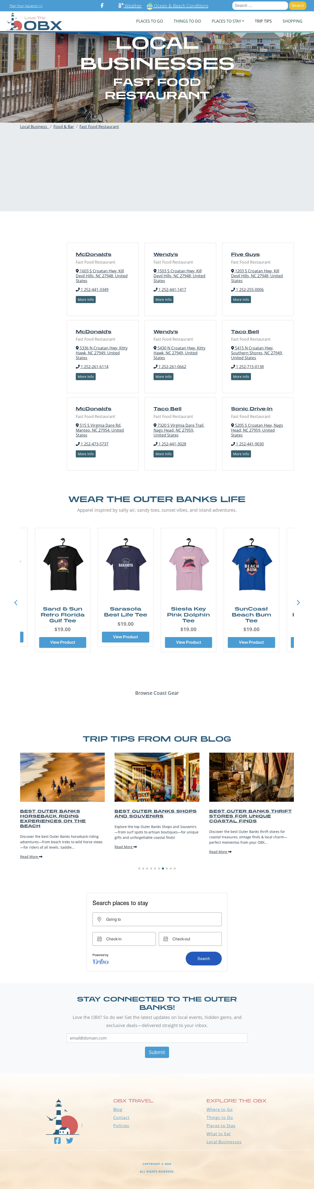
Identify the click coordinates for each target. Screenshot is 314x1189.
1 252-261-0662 (171, 366)
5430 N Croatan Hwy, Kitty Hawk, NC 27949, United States (179, 353)
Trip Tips (263, 21)
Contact (121, 1117)
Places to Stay (221, 1125)
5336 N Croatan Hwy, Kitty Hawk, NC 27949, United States (102, 353)
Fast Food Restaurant (99, 126)
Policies (121, 1125)
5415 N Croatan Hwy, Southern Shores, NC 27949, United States (257, 353)
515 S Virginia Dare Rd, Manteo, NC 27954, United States (100, 430)
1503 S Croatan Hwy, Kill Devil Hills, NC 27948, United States (179, 275)
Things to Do (220, 1117)
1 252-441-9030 (249, 444)
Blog (117, 1109)
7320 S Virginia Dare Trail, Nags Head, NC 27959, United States (179, 430)
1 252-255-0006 (249, 289)
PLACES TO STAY (226, 21)
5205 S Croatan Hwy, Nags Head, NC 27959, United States (257, 430)
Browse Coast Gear (157, 693)
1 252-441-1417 (171, 289)
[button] (298, 602)
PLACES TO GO (149, 21)
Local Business (34, 126)
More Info (86, 299)
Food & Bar (63, 126)
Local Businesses (224, 1142)
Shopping (292, 21)
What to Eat (219, 1133)
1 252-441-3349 (94, 289)
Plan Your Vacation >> (26, 5)
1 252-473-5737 (94, 444)
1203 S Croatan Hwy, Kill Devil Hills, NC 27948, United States (257, 275)
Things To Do (187, 21)
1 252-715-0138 (249, 366)
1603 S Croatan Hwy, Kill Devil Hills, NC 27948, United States (102, 275)
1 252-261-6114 (94, 366)
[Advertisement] (157, 177)
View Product (62, 642)
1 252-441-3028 (171, 444)
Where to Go (220, 1109)
